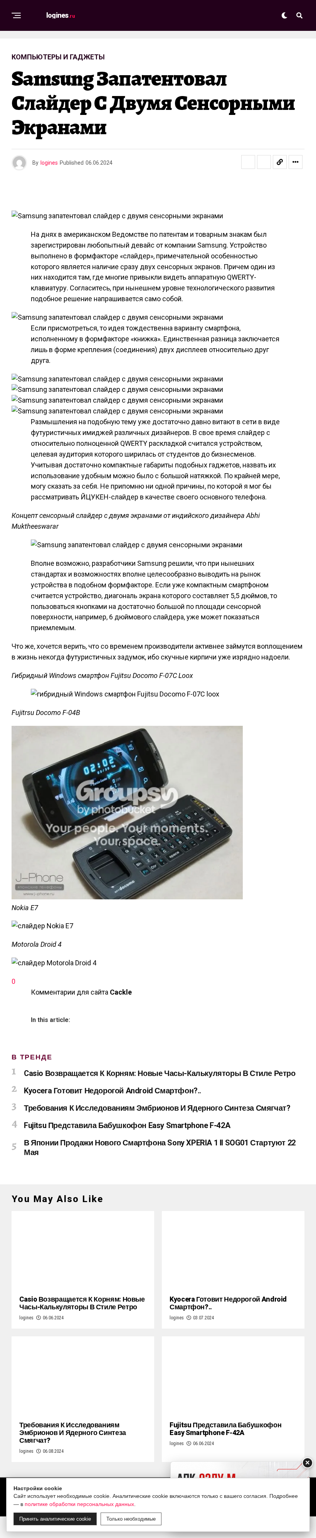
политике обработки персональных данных (79, 1504)
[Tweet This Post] (264, 162)
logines (49, 163)
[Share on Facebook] (248, 162)
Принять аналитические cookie (55, 1519)
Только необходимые (131, 1519)
